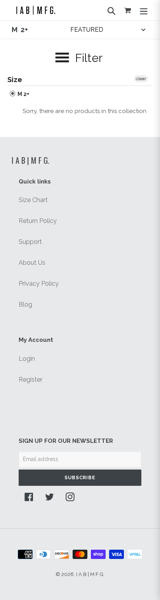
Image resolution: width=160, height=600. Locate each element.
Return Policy (38, 221)
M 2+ (23, 94)
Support (30, 241)
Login (27, 358)
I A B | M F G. (30, 160)
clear (141, 78)
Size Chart (33, 200)
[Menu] (143, 10)
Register (30, 379)
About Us (32, 262)
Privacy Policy (39, 283)
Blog (25, 304)
